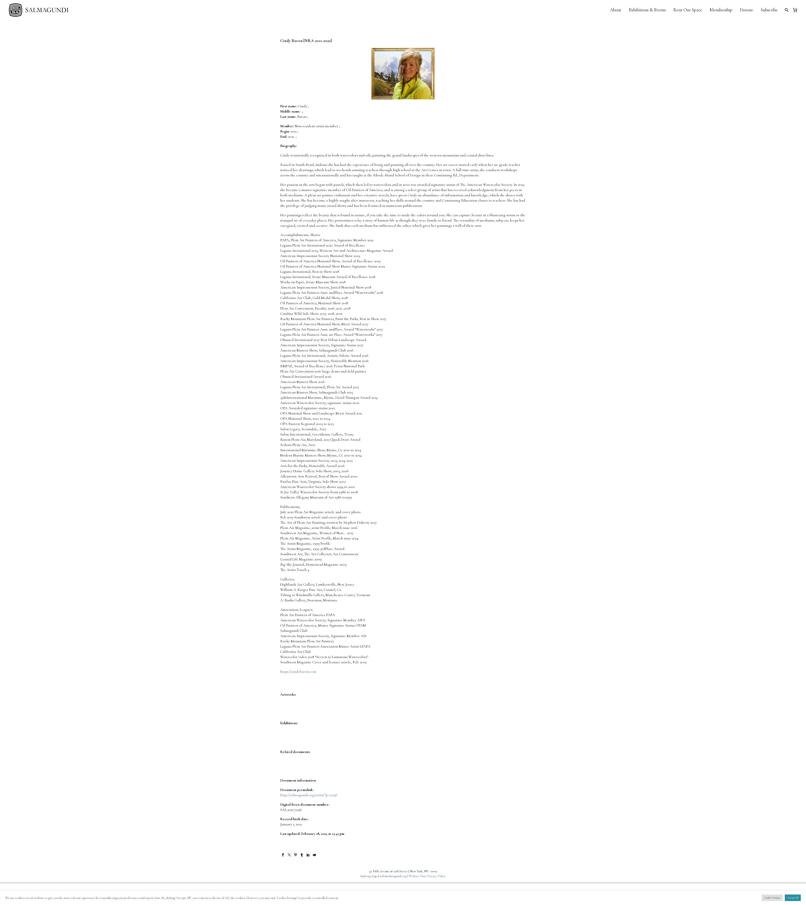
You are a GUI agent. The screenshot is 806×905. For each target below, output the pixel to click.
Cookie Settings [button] (772, 897)
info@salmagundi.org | (394, 876)
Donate (746, 10)
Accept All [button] (792, 897)
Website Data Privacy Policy (427, 876)
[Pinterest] (295, 854)
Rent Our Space (687, 10)
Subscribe (769, 10)
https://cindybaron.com (298, 671)
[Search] (786, 10)
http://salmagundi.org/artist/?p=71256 (308, 795)
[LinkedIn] (308, 854)
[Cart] (797, 10)
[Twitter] (289, 854)
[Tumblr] (302, 854)
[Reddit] (314, 854)
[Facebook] (283, 854)
